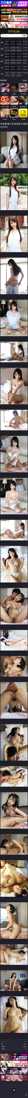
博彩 (2, 42)
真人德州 (13, 41)
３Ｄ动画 (25, 47)
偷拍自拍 (13, 54)
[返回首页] (26, 1094)
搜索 (24, 35)
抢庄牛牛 (25, 44)
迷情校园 (7, 69)
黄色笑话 (19, 69)
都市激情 (7, 66)
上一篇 (3, 1045)
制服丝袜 (7, 56)
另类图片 (25, 63)
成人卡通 (19, 54)
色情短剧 (19, 75)
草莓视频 (19, 73)
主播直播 (19, 50)
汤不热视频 (25, 73)
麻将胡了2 (6, 44)
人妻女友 (19, 66)
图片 (2, 61)
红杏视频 (7, 75)
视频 (2, 49)
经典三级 (13, 56)
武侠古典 (25, 66)
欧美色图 (19, 60)
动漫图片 (25, 60)
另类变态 (25, 56)
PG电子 (7, 41)
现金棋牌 (19, 44)
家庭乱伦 (13, 66)
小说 (2, 68)
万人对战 (19, 41)
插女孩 (7, 73)
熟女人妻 (7, 50)
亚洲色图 (13, 60)
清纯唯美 (13, 63)
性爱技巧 (25, 69)
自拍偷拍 (13, 47)
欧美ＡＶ (19, 47)
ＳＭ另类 (25, 50)
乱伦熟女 (19, 56)
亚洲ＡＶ (7, 47)
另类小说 (13, 69)
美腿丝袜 (7, 63)
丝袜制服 (13, 50)
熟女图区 (19, 63)
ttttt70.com (14, 31)
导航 (2, 74)
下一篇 (24, 1045)
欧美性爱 (25, 54)
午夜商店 (13, 73)
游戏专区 (25, 41)
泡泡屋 (13, 75)
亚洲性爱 (7, 54)
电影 (2, 55)
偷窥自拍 (7, 60)
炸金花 (13, 44)
